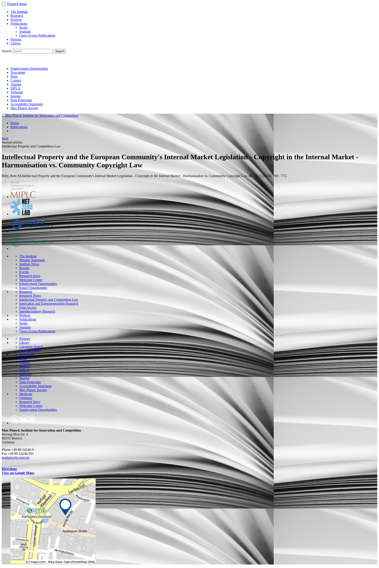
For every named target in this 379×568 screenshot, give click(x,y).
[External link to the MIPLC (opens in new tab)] (23, 197)
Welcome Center (30, 280)
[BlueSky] (15, 61)
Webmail (17, 92)
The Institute (19, 12)
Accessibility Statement (27, 104)
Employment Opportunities (29, 68)
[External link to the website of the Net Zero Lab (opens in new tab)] (21, 214)
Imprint (16, 96)
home (23, 4)
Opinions (25, 398)
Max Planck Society (24, 108)
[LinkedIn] (6, 61)
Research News (30, 295)
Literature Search (31, 346)
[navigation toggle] (4, 4)
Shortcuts (25, 394)
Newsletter (18, 72)
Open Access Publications (37, 35)
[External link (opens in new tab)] (53, 562)
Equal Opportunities (33, 288)
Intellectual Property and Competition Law (48, 299)
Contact (16, 80)
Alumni (16, 84)
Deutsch (13, 4)
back (5, 138)
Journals (25, 31)
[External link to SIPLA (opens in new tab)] (32, 231)
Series (23, 27)
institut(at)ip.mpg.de (15, 457)
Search (7, 51)
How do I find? (30, 350)
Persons (16, 39)
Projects (16, 20)
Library (16, 43)
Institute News (29, 264)
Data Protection (21, 100)
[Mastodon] (25, 61)
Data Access (27, 307)
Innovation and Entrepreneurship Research (48, 303)
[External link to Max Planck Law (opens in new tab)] (32, 249)
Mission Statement (32, 260)
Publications (19, 23)
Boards (24, 268)
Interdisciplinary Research (37, 311)
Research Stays (29, 276)
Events (24, 272)
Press (14, 76)
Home (15, 123)
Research (17, 16)
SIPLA (15, 88)
